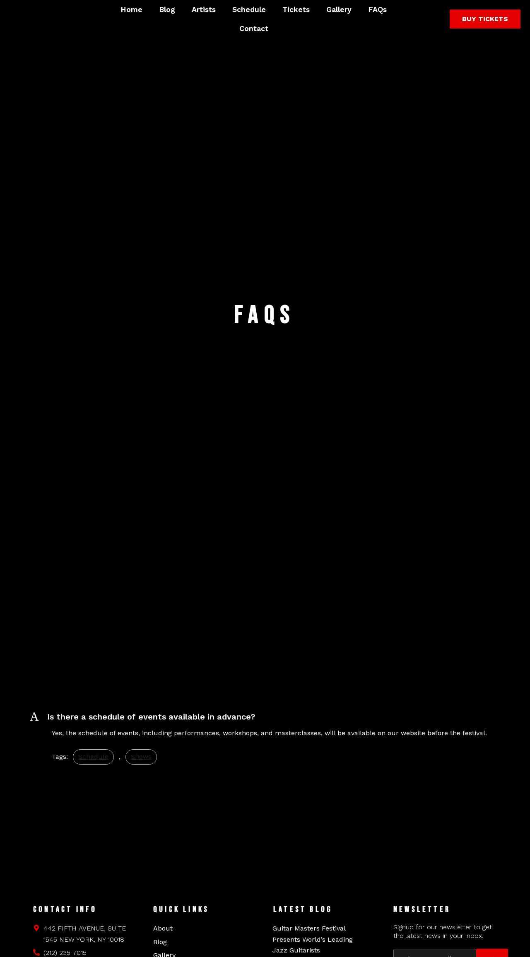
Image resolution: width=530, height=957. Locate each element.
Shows (141, 756)
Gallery (339, 9)
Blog (167, 9)
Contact (253, 28)
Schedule (249, 9)
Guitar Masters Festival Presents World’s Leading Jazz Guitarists (312, 939)
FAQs (377, 9)
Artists (204, 9)
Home (131, 9)
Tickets (296, 9)
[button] (265, 717)
